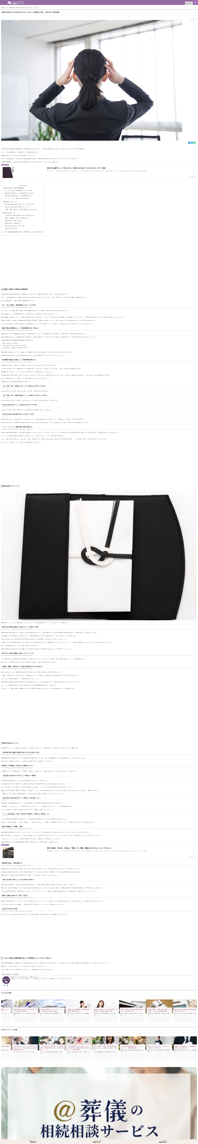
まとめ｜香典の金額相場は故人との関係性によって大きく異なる (23, 231)
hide (25, 185)
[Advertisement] (17, 250)
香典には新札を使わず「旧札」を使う (15, 225)
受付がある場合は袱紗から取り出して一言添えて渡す (19, 203)
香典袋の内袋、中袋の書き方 (13, 222)
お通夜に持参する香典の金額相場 (13, 187)
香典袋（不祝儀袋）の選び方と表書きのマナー (17, 217)
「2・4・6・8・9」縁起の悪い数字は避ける (17, 198)
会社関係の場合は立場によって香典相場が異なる (18, 195)
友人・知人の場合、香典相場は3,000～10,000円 (18, 190)
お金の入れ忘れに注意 (11, 228)
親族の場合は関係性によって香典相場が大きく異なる (19, 192)
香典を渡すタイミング (10, 201)
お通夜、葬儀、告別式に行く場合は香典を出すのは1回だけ (21, 209)
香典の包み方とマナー (10, 212)
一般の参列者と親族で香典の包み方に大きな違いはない (20, 215)
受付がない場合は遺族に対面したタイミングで (17, 206)
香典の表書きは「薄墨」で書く (13, 220)
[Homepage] (16, 1)
